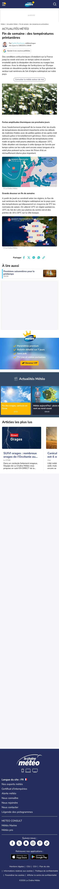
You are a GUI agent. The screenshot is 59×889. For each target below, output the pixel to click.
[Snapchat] (26, 843)
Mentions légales (16, 866)
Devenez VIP (31, 363)
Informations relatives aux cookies (18, 871)
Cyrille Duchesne (18, 43)
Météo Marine (9, 825)
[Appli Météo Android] (39, 857)
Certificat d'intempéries (14, 788)
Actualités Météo (12, 24)
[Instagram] (33, 843)
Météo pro (7, 830)
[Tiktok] (46, 843)
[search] (55, 4)
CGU (28, 866)
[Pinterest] (40, 843)
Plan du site (44, 866)
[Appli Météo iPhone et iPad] (20, 857)
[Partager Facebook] (24, 257)
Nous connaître (10, 798)
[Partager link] (43, 257)
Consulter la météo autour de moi (29, 79)
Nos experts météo (12, 784)
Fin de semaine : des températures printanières (34, 24)
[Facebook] (12, 843)
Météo (3, 24)
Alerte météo (9, 793)
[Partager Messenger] (33, 257)
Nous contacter (10, 807)
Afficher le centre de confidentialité (42, 875)
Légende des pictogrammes (17, 812)
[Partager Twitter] (28, 257)
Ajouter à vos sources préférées (18, 51)
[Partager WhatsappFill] (38, 257)
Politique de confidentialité (46, 871)
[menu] (4, 4)
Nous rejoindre (10, 802)
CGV (35, 866)
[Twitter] (19, 843)
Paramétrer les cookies (14, 875)
